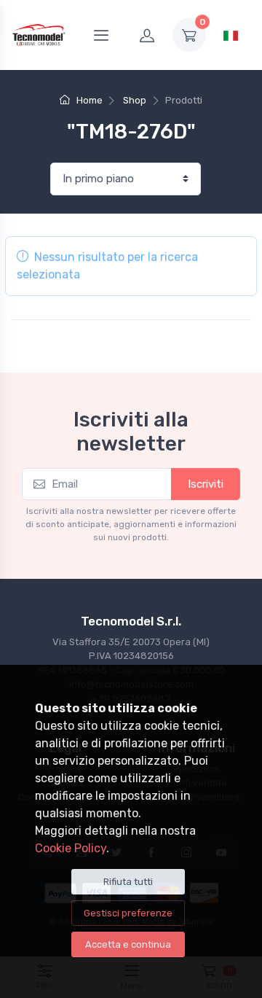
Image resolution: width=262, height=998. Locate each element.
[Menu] (101, 35)
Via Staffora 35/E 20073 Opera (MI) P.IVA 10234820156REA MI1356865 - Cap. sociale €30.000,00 (131, 656)
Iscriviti (205, 484)
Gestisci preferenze (128, 913)
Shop (134, 100)
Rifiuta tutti (128, 881)
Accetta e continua (128, 944)
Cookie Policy (70, 848)
